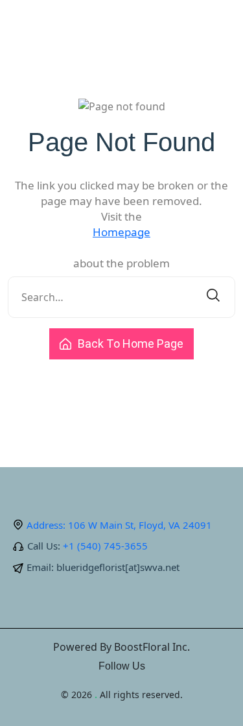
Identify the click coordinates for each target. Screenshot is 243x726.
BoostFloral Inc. (152, 647)
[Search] (213, 297)
